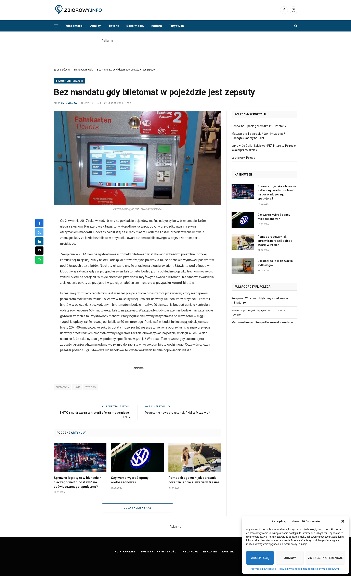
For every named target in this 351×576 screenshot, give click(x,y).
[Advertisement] (175, 52)
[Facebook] (39, 223)
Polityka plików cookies (263, 568)
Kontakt (229, 551)
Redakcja (190, 551)
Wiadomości (74, 26)
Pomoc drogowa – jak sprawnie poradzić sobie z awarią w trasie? (194, 480)
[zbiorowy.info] (79, 10)
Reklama (210, 551)
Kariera (156, 26)
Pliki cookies (125, 551)
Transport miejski (83, 69)
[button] (343, 521)
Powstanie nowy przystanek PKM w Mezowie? (177, 412)
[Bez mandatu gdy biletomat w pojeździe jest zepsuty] (137, 158)
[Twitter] (39, 232)
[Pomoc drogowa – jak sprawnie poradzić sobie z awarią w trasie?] (194, 457)
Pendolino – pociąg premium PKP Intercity (259, 126)
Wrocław (90, 386)
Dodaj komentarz (137, 507)
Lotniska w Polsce (243, 157)
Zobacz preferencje (325, 558)
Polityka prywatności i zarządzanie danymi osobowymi (308, 568)
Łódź (77, 386)
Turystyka (176, 26)
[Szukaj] (295, 25)
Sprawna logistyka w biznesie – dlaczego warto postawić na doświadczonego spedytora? (78, 482)
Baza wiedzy (135, 26)
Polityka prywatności (159, 551)
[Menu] (56, 25)
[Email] (39, 250)
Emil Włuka (69, 103)
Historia (113, 26)
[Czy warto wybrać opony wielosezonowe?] (137, 457)
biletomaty (62, 386)
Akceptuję (260, 558)
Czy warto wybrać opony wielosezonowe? (129, 480)
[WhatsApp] (39, 260)
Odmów (290, 558)
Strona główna (62, 69)
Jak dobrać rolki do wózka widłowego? (275, 263)
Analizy (95, 26)
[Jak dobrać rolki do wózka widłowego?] (243, 266)
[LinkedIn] (39, 241)
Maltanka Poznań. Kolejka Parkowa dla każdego (262, 322)
